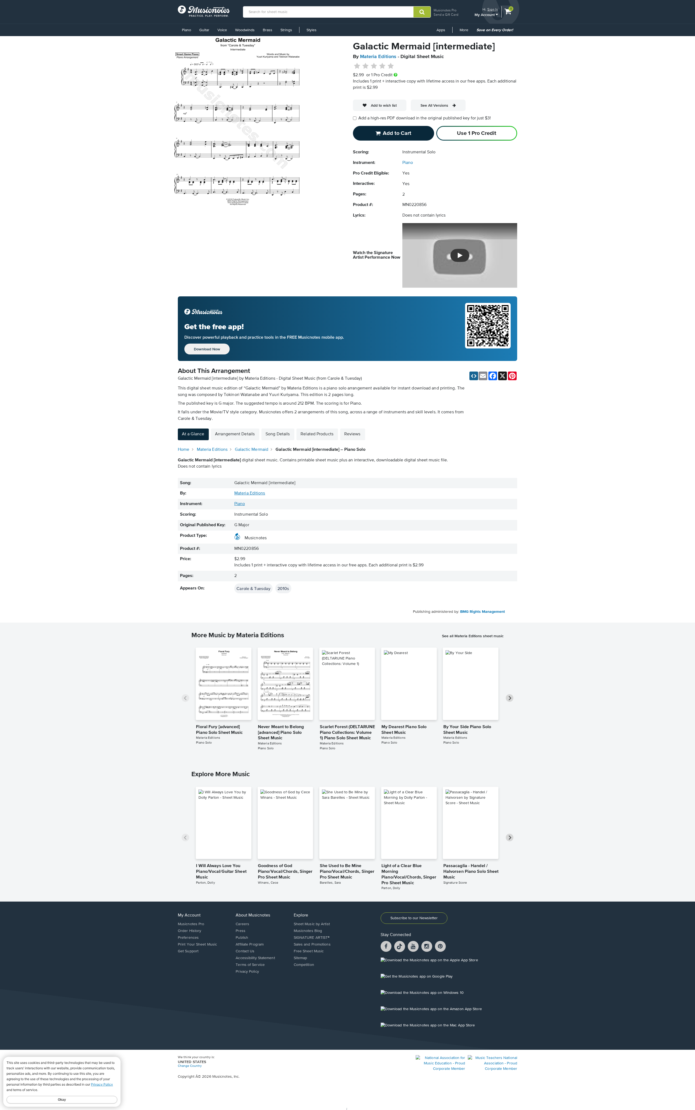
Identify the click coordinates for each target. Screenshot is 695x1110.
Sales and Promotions (312, 944)
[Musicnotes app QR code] (488, 328)
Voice (222, 30)
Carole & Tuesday (253, 588)
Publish (242, 938)
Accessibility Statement (255, 958)
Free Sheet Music (309, 951)
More (465, 32)
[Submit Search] (422, 12)
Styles (312, 30)
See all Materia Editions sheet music (473, 636)
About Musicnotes (253, 915)
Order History (189, 931)
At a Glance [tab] (193, 434)
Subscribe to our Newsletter (414, 918)
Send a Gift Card (446, 14)
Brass (267, 30)
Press (240, 931)
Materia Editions (378, 56)
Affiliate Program (250, 944)
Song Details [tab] (278, 434)
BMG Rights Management (482, 612)
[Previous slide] (185, 698)
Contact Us (245, 951)
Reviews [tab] (352, 434)
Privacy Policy (247, 971)
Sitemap (300, 958)
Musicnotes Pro (445, 10)
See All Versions (434, 105)
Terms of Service (250, 965)
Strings (286, 30)
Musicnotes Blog (308, 931)
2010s (283, 588)
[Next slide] (509, 698)
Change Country (190, 1066)
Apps (441, 30)
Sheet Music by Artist (312, 924)
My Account (485, 14)
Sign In (492, 9)
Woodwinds (245, 30)
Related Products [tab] (317, 434)
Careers (242, 924)
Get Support (188, 951)
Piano (186, 30)
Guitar (204, 30)
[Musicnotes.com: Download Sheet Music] (203, 11)
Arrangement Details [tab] (235, 434)
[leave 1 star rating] (357, 66)
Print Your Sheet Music (197, 944)
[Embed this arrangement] (473, 376)
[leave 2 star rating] (365, 66)
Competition (304, 965)
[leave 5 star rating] (390, 66)
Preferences (188, 938)
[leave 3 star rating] (374, 66)
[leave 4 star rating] (382, 66)
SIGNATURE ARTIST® (312, 938)
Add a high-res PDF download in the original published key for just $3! (424, 118)
